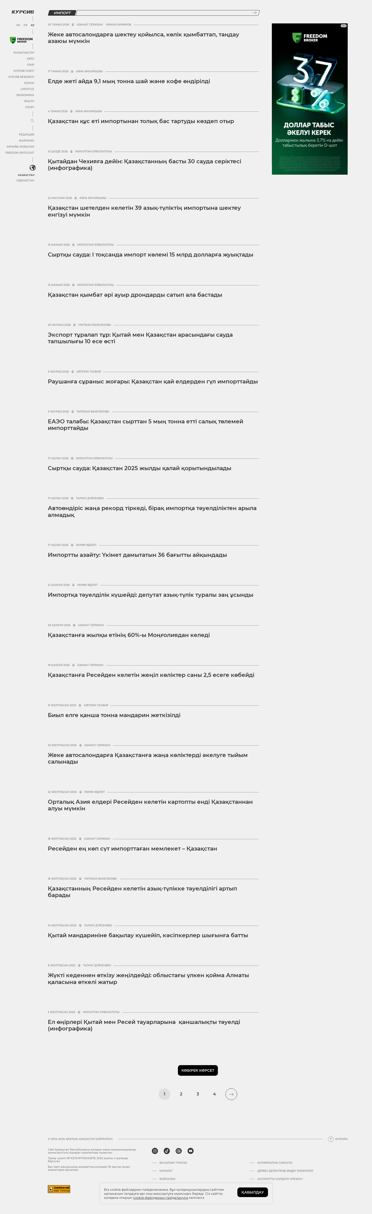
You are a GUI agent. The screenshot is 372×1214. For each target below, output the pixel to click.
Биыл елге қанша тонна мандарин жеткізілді (114, 715)
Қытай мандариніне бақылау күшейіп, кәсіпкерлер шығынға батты (148, 935)
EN (25, 25)
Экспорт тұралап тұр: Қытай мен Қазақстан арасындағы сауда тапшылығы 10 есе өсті (140, 338)
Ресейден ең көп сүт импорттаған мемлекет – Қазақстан (132, 848)
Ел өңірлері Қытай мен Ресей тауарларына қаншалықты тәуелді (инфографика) (144, 1025)
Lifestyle (27, 89)
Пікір (30, 64)
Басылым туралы (173, 1162)
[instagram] (155, 1151)
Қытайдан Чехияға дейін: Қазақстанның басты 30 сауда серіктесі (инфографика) (144, 164)
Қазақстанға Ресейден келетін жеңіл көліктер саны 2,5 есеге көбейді (151, 675)
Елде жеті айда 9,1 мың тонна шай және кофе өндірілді (129, 81)
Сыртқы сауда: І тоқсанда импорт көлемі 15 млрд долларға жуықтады (150, 254)
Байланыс (167, 1179)
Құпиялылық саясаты (274, 1162)
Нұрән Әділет (86, 545)
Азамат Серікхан (90, 24)
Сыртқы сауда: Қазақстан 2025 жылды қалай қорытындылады (139, 468)
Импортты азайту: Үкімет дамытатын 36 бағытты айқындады (137, 555)
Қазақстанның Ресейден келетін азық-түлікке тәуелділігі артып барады (142, 892)
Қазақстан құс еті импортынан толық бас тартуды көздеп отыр (141, 121)
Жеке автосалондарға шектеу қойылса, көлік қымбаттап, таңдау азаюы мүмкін (143, 37)
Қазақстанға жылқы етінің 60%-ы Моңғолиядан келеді (129, 635)
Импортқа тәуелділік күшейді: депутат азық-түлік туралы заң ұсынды (150, 594)
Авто (30, 58)
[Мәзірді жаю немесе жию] (32, 121)
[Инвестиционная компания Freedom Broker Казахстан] (21, 40)
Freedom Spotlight (19, 152)
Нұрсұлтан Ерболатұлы (93, 151)
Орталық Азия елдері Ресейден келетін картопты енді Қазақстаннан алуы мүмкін (150, 805)
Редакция (26, 134)
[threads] (179, 1151)
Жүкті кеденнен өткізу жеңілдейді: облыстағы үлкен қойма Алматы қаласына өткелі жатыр (148, 978)
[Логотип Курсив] (22, 12)
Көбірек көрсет (197, 1070)
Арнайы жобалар (20, 146)
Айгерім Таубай (88, 371)
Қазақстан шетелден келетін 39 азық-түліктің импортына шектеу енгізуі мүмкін (144, 211)
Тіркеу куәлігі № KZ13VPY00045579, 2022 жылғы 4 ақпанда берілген (88, 1160)
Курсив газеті (24, 71)
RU (18, 25)
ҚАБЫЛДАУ (252, 1192)
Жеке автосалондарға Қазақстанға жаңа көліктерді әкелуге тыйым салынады (148, 758)
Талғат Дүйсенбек (90, 498)
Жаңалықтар (23, 52)
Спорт (29, 107)
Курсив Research (21, 77)
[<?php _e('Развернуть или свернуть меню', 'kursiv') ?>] (33, 168)
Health (29, 101)
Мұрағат (166, 1171)
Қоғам (29, 83)
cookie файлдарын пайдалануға (160, 1198)
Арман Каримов (118, 24)
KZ (32, 25)
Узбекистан (25, 180)
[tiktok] (167, 1151)
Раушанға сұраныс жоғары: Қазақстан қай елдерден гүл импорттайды (153, 381)
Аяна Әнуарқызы (89, 71)
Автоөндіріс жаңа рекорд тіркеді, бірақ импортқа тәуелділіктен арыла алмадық (152, 511)
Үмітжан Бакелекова (94, 325)
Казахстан (26, 175)
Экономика (25, 95)
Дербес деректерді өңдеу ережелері (285, 1171)
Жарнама (26, 140)
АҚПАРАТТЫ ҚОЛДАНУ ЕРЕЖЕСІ (280, 1179)
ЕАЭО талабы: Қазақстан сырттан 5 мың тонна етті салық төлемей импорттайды (145, 424)
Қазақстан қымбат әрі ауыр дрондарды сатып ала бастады (135, 294)
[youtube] (191, 1151)
